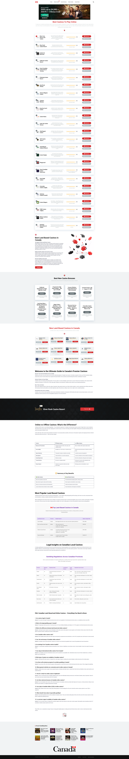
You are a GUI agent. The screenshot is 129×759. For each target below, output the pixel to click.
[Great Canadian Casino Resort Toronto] (38, 70)
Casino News (77, 1)
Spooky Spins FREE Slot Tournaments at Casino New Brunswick (45, 737)
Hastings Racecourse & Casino (43, 226)
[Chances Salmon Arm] (37, 349)
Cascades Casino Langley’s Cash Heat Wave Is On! (87, 307)
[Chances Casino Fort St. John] (82, 339)
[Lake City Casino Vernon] (38, 125)
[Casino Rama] (38, 117)
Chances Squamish (72, 348)
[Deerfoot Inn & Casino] (38, 109)
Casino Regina (43, 155)
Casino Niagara (43, 202)
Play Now (87, 36)
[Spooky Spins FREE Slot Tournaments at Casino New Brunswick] (37, 740)
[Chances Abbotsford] (82, 360)
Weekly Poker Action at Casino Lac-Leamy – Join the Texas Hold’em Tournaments (74, 737)
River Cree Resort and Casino (42, 37)
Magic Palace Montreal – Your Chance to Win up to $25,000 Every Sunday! (57, 307)
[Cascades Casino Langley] (38, 187)
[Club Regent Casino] (38, 132)
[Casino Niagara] (38, 203)
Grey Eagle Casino (42, 179)
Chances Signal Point (58, 348)
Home (51, 1)
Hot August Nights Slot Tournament (89, 736)
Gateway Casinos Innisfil (43, 194)
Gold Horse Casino (57, 358)
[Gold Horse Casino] (52, 360)
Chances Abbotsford (88, 358)
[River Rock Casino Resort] (38, 46)
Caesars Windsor (42, 101)
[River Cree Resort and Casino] (38, 38)
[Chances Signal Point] (52, 349)
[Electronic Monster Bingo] (82, 732)
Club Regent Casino (43, 132)
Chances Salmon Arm (43, 348)
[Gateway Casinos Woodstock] (37, 360)
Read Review (87, 38)
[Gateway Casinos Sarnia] (82, 349)
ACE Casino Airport (43, 139)
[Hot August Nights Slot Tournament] (82, 740)
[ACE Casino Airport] (38, 140)
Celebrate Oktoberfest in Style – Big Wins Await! (42, 289)
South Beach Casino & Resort (44, 147)
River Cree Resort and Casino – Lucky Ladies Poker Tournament (59, 730)
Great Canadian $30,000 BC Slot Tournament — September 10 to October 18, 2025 (59, 737)
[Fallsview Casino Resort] (38, 62)
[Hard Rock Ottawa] (38, 86)
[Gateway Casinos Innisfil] (38, 195)
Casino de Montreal (42, 53)
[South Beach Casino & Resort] (38, 148)
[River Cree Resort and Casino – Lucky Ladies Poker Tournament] (52, 732)
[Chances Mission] (67, 339)
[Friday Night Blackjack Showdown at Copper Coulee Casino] (67, 732)
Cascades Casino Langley (43, 187)
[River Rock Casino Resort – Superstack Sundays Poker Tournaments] (37, 732)
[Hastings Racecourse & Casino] (38, 227)
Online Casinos (56, 1)
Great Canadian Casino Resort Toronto (43, 70)
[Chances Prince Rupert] (52, 339)
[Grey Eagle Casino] (38, 180)
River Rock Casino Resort (43, 46)
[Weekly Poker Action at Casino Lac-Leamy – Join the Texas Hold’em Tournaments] (67, 740)
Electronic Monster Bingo (90, 729)
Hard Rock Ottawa (42, 86)
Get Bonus (42, 293)
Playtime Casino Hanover (42, 338)
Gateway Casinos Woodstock (42, 359)
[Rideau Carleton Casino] (38, 218)
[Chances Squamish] (67, 349)
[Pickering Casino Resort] (38, 79)
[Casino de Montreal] (38, 54)
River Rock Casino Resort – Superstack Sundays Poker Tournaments (45, 730)
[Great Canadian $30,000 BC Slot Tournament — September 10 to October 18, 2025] (52, 740)
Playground (42, 162)
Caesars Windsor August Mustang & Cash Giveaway (72, 289)
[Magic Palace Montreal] (67, 360)
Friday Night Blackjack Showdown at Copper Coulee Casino (74, 730)
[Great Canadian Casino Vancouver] (38, 171)
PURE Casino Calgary (43, 210)
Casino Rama (43, 116)
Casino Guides (70, 1)
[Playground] (38, 163)
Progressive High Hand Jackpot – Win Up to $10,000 (57, 288)
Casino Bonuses (64, 1)
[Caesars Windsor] (38, 102)
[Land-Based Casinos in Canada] (36, 1)
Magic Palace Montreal (73, 358)
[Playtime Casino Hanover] (37, 339)
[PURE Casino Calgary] (38, 210)
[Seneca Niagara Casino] (38, 94)
